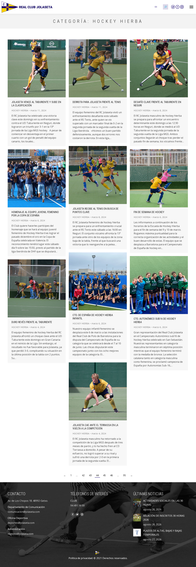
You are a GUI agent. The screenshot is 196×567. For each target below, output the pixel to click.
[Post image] (137, 502)
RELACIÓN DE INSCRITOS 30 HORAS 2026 (164, 517)
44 (97, 475)
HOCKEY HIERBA (19, 110)
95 (124, 475)
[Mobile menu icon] (191, 6)
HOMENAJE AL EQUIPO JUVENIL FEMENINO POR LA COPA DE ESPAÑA (35, 213)
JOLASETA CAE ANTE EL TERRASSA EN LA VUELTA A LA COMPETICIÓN (95, 426)
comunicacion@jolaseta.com (24, 511)
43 (90, 475)
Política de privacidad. (81, 558)
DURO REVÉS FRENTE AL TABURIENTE (31, 322)
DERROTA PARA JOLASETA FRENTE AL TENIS (97, 102)
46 (111, 475)
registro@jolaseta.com (20, 533)
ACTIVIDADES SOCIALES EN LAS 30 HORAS (163, 502)
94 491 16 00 (77, 505)
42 (83, 475)
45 (104, 475)
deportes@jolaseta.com (21, 522)
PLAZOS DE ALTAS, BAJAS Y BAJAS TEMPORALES (162, 532)
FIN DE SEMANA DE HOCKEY (149, 212)
